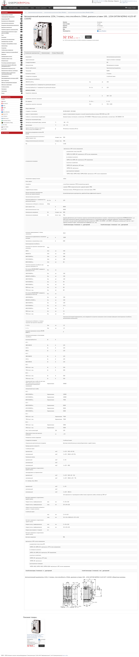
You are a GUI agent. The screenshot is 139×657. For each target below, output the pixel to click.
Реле (3, 35)
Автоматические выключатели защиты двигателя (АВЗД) (9, 32)
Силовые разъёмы (5, 86)
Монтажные (4, 89)
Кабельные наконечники (7, 84)
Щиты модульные (5, 80)
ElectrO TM (5, 114)
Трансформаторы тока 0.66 (7, 41)
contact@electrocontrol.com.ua (129, 1)
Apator (4, 101)
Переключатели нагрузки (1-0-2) (8, 68)
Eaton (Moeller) (6, 112)
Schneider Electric (7, 120)
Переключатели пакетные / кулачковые (10, 70)
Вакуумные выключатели (7, 27)
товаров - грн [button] (131, 7)
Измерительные (5, 60)
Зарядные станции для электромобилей (10, 52)
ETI (3, 110)
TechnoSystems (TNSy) (8, 122)
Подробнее (41, 645)
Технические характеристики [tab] (32, 53)
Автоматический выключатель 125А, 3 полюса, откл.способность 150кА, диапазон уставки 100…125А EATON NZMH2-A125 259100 (35, 636)
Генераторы (4, 48)
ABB (4, 99)
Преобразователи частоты (7, 56)
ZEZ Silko (5, 124)
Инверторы (4, 54)
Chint (4, 105)
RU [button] (49, 7)
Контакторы (4, 37)
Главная (5, 7)
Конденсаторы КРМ (5, 19)
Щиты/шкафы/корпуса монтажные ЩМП (10, 78)
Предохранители (5, 76)
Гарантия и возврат (24, 7)
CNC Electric (5, 103)
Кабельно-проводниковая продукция (9, 82)
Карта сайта (65, 655)
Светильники (4, 91)
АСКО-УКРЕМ (5, 127)
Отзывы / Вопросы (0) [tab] (57, 53)
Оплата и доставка (13, 7)
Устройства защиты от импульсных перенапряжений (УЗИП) (8, 73)
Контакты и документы (41, 7)
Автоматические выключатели (8, 23)
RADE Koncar (5, 118)
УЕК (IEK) (5, 129)
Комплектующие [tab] (46, 53)
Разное (3, 93)
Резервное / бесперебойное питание (9, 43)
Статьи (32, 7)
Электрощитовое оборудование (8, 16)
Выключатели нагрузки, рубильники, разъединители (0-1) (9, 65)
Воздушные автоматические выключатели (10, 25)
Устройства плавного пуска (7, 58)
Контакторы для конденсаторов (8, 39)
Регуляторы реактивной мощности (9, 63)
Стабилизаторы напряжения (7, 50)
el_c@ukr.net (124, 2)
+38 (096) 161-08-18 (99, 1)
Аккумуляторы (4, 45)
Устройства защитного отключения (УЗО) (10, 29)
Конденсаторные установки (7, 14)
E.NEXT (4, 107)
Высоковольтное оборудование (8, 21)
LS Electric (5, 116)
